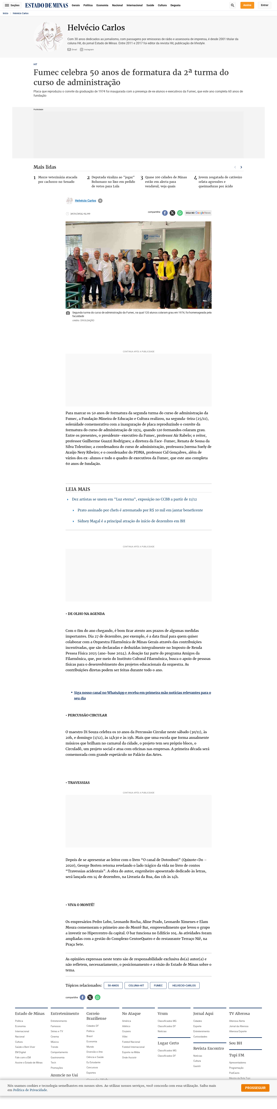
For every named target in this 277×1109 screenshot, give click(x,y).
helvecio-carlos (184, 985)
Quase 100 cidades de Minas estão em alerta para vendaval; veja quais (166, 181)
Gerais (76, 5)
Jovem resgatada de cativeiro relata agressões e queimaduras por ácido (220, 181)
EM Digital (20, 1052)
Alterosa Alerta (237, 1021)
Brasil (89, 1036)
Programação (236, 1067)
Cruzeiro (126, 1031)
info (100, 200)
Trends (54, 1047)
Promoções (57, 1067)
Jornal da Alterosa (238, 1026)
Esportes (91, 1072)
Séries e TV (57, 1031)
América (126, 1021)
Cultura (162, 5)
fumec (158, 985)
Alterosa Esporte (238, 1031)
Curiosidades (200, 1036)
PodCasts (234, 1073)
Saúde (150, 5)
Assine (247, 5)
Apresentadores (237, 1062)
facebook (165, 213)
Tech (53, 1062)
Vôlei (124, 1036)
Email (74, 49)
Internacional (135, 5)
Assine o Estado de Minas (29, 1062)
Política (88, 5)
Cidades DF (92, 1025)
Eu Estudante (93, 1062)
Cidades (197, 1021)
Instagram (89, 49)
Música (55, 1041)
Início (5, 13)
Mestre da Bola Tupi (239, 1078)
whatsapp (180, 213)
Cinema (55, 1036)
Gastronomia (57, 1057)
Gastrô (196, 1066)
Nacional (117, 5)
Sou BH (235, 1043)
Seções (15, 5)
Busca (232, 5)
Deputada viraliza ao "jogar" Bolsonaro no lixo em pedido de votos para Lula (113, 181)
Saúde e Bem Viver (25, 1047)
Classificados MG (167, 1021)
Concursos (92, 1067)
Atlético (126, 1026)
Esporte (197, 1026)
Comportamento (59, 1052)
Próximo (241, 167)
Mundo (90, 1046)
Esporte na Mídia (131, 1052)
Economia (102, 5)
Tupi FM (236, 1055)
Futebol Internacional (133, 1047)
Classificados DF (167, 1026)
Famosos (56, 1026)
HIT (35, 64)
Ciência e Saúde (95, 1057)
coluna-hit (136, 985)
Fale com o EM (23, 1057)
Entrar (264, 5)
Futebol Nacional (131, 1041)
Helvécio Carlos (20, 13)
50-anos (113, 985)
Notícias (162, 1031)
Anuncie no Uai (64, 1075)
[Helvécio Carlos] (69, 200)
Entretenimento (59, 1021)
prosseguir (255, 1088)
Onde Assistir (129, 1057)
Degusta (176, 5)
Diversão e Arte (94, 1051)
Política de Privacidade (30, 1090)
